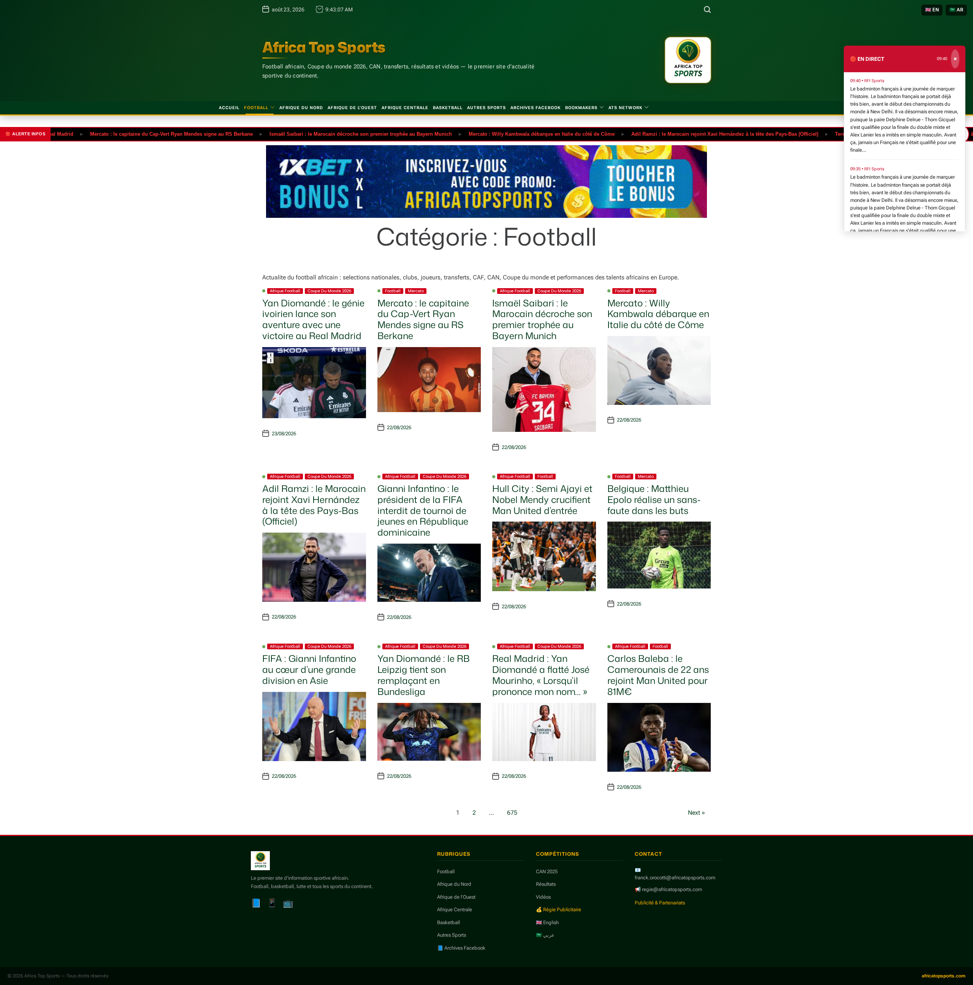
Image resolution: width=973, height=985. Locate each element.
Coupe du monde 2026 (329, 291)
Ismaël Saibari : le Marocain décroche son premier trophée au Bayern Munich (331, 133)
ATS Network (625, 107)
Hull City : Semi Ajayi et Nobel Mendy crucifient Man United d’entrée (542, 499)
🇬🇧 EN (932, 10)
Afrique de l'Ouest (456, 897)
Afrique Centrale (405, 107)
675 (512, 812)
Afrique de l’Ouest (352, 107)
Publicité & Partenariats (660, 903)
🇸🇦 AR (956, 10)
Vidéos (543, 897)
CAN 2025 (547, 871)
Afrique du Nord (301, 107)
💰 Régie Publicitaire (558, 909)
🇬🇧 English (547, 922)
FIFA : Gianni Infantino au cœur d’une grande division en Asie (309, 669)
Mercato (416, 291)
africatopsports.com (943, 976)
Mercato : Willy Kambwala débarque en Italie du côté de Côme (512, 133)
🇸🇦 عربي (545, 935)
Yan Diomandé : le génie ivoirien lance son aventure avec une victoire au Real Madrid (313, 319)
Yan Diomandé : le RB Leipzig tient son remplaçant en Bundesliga (423, 675)
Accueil (229, 107)
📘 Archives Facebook (461, 948)
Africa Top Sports (323, 47)
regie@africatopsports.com (672, 889)
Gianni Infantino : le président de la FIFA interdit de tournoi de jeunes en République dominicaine (422, 510)
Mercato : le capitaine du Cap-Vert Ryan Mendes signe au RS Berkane (141, 133)
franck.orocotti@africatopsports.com (675, 877)
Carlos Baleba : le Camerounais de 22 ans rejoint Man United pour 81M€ (658, 675)
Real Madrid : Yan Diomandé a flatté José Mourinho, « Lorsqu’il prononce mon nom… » (541, 675)
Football (256, 107)
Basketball (448, 107)
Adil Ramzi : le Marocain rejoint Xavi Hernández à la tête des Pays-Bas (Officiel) (695, 133)
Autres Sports (486, 107)
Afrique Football (285, 291)
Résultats (546, 884)
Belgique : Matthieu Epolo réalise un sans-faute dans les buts (653, 499)
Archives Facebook (535, 107)
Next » (696, 812)
